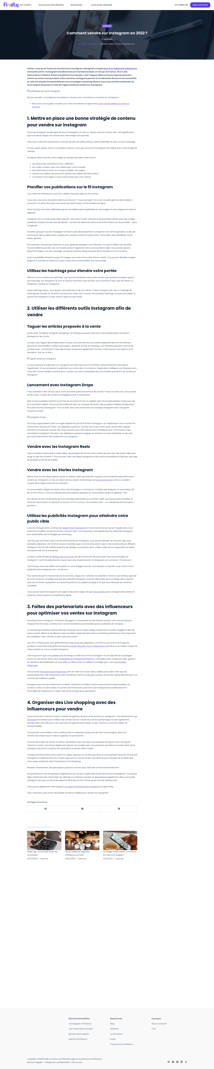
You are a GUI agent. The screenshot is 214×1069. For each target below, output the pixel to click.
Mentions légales (35, 1062)
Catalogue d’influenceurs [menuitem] (51, 5)
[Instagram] (177, 1062)
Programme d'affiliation (121, 1044)
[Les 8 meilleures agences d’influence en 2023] (82, 840)
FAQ (154, 1028)
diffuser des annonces (63, 556)
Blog (112, 1023)
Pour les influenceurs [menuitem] (101, 5)
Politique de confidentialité (57, 1062)
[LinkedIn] (119, 809)
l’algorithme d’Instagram (74, 528)
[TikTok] (186, 1062)
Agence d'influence (78, 1039)
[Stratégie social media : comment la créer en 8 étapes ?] (120, 840)
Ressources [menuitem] (76, 5)
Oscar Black (99, 591)
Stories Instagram (104, 480)
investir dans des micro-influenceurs (87, 646)
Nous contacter (200, 5)
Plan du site (77, 1062)
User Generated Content (81, 1028)
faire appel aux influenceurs (53, 671)
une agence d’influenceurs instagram (82, 786)
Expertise (107, 26)
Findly (88, 732)
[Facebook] (45, 809)
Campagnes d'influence (80, 1023)
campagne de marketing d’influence (77, 658)
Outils (113, 1039)
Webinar (114, 1028)
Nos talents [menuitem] (25, 5)
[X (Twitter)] (82, 809)
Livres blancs (116, 1034)
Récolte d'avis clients (79, 1034)
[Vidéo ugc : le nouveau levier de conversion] (44, 840)
